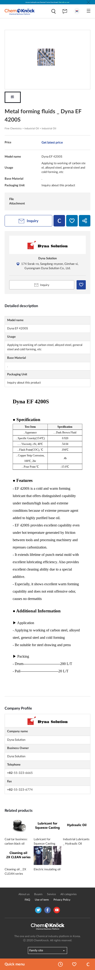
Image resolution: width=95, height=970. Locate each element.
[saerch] (53, 11)
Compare (88, 964)
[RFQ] (64, 11)
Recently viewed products (60, 964)
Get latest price (52, 142)
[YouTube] (56, 910)
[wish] (72, 220)
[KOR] (77, 11)
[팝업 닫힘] (88, 2)
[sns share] (84, 220)
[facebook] (47, 910)
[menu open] (88, 11)
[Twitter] (38, 910)
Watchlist (74, 964)
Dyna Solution (47, 258)
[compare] (59, 220)
